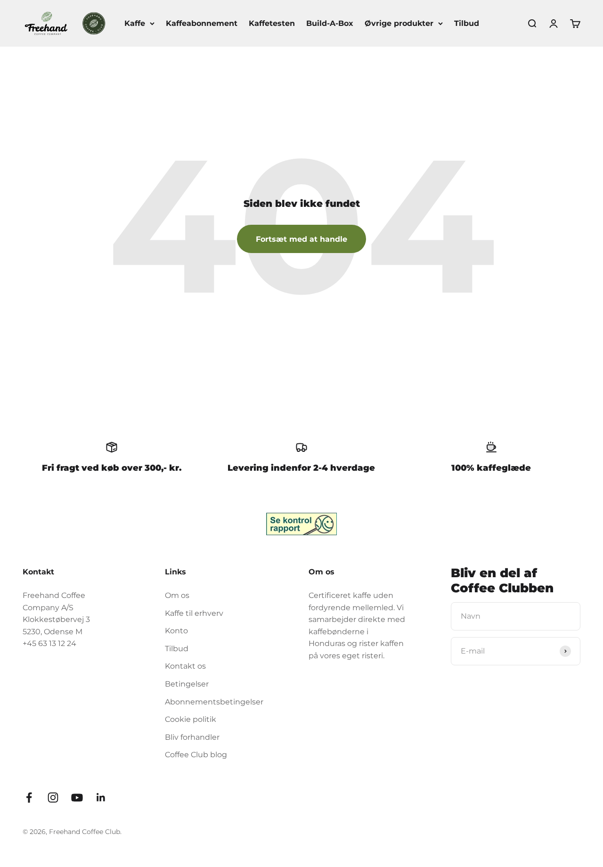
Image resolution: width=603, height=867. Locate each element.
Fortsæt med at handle (301, 239)
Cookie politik (190, 719)
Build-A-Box (329, 23)
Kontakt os (185, 666)
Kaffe (134, 23)
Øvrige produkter (399, 23)
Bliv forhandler (192, 737)
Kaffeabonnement (201, 23)
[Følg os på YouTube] (77, 797)
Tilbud (466, 23)
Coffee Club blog (196, 754)
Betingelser (187, 683)
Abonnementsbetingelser (214, 701)
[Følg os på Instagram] (53, 797)
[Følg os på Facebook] (29, 797)
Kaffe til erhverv (194, 613)
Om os (177, 595)
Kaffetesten (272, 23)
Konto (176, 630)
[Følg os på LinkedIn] (101, 797)
